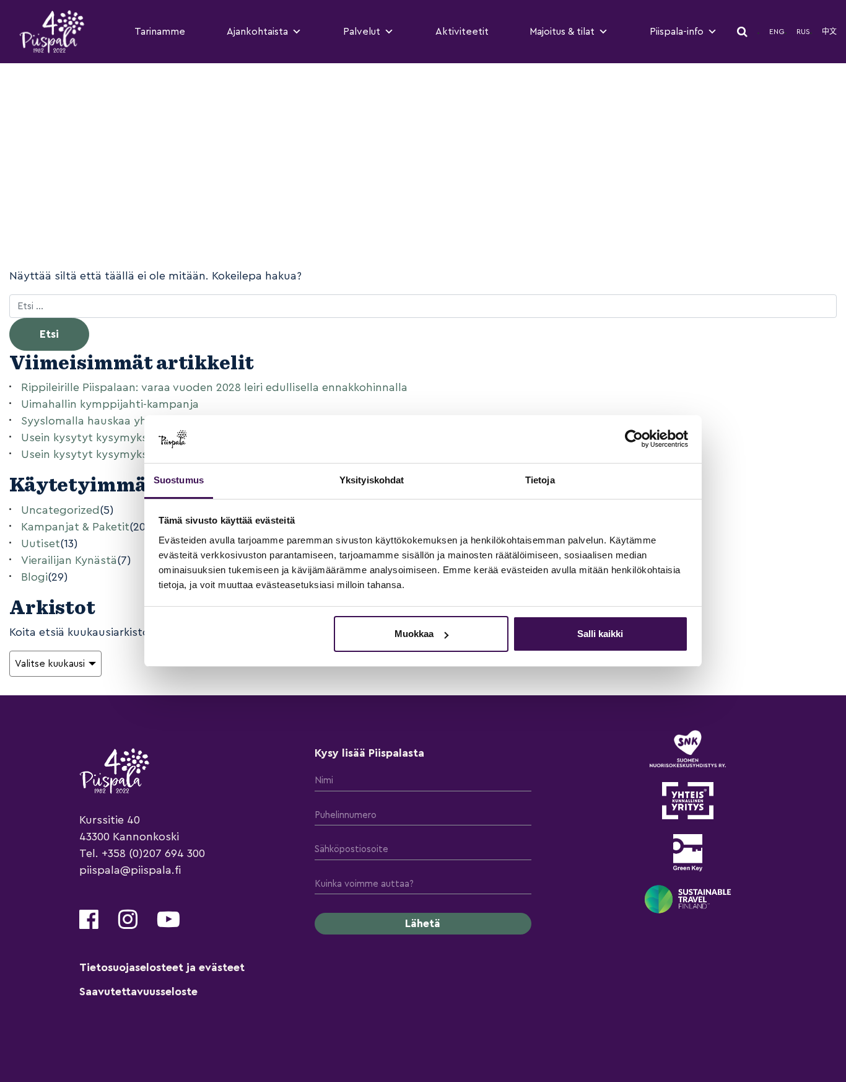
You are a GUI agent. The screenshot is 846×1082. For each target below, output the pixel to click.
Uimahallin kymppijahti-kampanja (110, 404)
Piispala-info (677, 32)
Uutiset (40, 543)
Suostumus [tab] (179, 480)
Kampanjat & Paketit (75, 526)
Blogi (34, 577)
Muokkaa (414, 633)
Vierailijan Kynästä (69, 560)
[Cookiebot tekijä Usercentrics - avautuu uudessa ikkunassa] (634, 438)
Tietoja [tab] (540, 480)
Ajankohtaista (257, 32)
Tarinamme (159, 32)
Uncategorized (60, 510)
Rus (803, 31)
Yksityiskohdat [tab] (371, 480)
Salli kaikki (600, 633)
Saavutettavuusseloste (138, 991)
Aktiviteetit (462, 32)
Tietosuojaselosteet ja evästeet (162, 967)
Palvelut (361, 32)
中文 (829, 31)
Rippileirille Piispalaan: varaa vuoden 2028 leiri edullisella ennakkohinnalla (214, 387)
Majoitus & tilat (562, 32)
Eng (777, 31)
